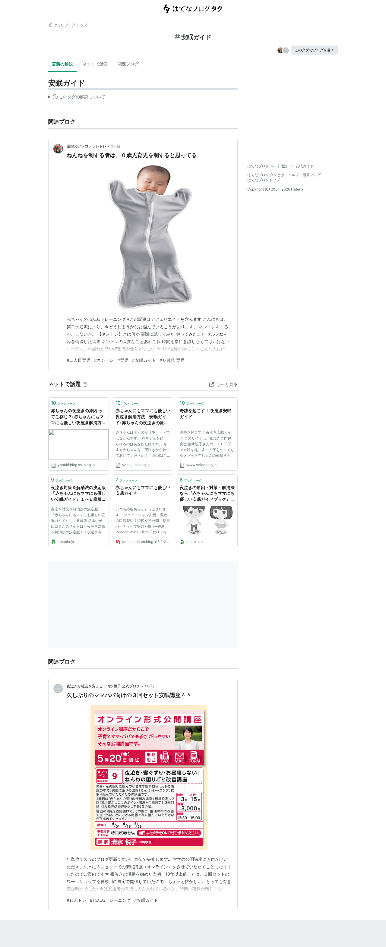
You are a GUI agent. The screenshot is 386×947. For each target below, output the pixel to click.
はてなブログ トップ (70, 25)
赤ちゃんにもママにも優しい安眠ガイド (142, 490)
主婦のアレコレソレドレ (86, 146)
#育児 (122, 360)
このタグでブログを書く (314, 50)
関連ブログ (128, 63)
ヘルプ (293, 174)
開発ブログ (311, 174)
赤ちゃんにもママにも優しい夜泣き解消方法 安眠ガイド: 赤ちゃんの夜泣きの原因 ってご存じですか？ (142, 417)
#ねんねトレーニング (110, 900)
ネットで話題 (95, 63)
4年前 (149, 686)
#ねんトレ (76, 900)
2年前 (115, 146)
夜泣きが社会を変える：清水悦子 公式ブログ (103, 686)
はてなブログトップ (263, 180)
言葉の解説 (62, 63)
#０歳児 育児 (172, 360)
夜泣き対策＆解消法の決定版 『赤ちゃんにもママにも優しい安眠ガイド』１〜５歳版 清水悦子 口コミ (78, 494)
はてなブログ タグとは (265, 174)
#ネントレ (104, 360)
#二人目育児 (78, 360)
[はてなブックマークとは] (85, 384)
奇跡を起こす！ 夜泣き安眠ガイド (205, 413)
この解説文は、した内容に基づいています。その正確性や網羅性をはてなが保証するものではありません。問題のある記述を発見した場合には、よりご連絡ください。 (76, 98)
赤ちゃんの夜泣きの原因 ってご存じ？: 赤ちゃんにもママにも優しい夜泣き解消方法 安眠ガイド (78, 417)
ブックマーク (63, 403)
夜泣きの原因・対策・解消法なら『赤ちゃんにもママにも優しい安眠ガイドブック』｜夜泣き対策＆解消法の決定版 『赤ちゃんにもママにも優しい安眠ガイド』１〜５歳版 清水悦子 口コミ (207, 494)
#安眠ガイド (144, 360)
